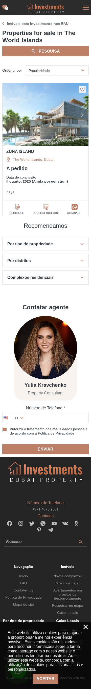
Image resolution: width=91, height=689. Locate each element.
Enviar (45, 449)
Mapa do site (23, 604)
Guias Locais (67, 613)
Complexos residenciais (30, 277)
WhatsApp (74, 213)
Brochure (17, 213)
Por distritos (19, 261)
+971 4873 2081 (45, 509)
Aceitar (45, 679)
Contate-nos (23, 590)
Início (23, 576)
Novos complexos (67, 576)
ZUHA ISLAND (20, 151)
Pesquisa (49, 51)
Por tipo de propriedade (30, 244)
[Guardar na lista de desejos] (82, 89)
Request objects (45, 213)
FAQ (23, 583)
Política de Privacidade (23, 597)
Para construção (67, 583)
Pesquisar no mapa (67, 605)
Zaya (10, 192)
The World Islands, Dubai (33, 159)
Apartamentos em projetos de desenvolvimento (67, 594)
